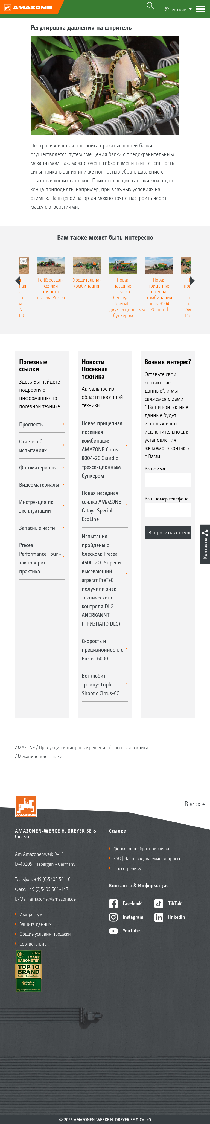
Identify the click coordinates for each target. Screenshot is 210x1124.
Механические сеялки (40, 755)
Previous (18, 280)
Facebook (132, 902)
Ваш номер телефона (166, 498)
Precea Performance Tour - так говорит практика (40, 558)
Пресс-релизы (127, 867)
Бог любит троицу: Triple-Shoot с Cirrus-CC (100, 684)
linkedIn (176, 916)
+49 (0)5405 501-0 (52, 878)
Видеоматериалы (39, 484)
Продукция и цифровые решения (73, 747)
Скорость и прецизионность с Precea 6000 (102, 649)
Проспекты (31, 424)
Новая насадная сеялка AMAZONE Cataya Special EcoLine (101, 506)
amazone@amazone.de (53, 898)
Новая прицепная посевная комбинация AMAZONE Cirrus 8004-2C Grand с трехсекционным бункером (102, 449)
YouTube (131, 930)
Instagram (132, 916)
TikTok (174, 902)
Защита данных (35, 923)
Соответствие (32, 943)
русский (179, 9)
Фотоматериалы (38, 467)
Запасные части (37, 527)
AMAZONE (25, 747)
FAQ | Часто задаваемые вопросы (146, 858)
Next (192, 280)
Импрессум (31, 913)
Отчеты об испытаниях (33, 445)
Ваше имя (155, 468)
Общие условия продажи (45, 933)
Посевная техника (130, 747)
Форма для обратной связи (141, 848)
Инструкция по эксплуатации (36, 506)
